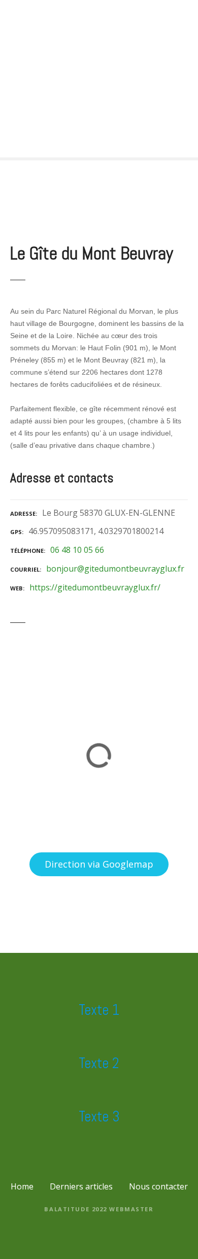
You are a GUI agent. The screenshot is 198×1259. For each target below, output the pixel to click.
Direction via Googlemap (99, 864)
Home (22, 1186)
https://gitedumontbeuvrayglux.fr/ (94, 587)
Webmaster (131, 1209)
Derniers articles (81, 1186)
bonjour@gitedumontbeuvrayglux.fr (115, 568)
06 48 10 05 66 (77, 549)
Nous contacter (158, 1186)
